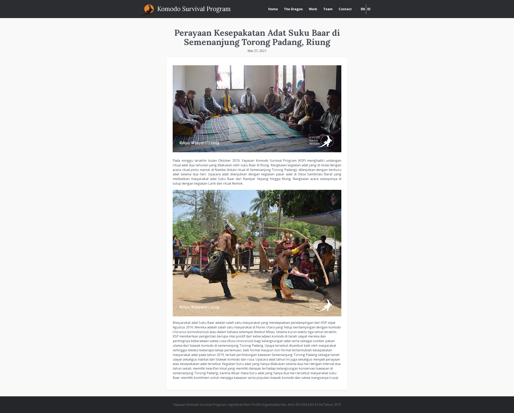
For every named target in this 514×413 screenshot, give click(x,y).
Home (273, 9)
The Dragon (293, 9)
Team (328, 9)
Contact (345, 9)
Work (313, 9)
